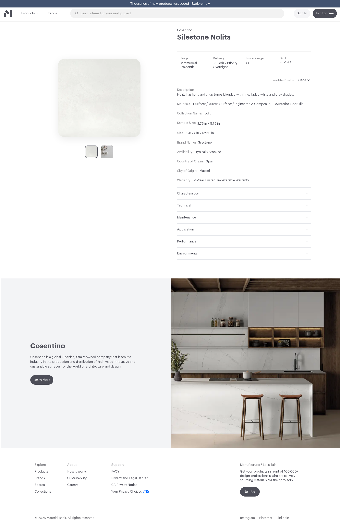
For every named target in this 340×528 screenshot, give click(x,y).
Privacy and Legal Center (129, 478)
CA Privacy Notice (124, 485)
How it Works (77, 471)
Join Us (250, 491)
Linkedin (283, 518)
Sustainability (77, 478)
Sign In (302, 13)
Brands (52, 13)
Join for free (325, 13)
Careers (73, 485)
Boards (40, 485)
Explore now (200, 3)
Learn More (41, 379)
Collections (43, 491)
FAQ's (115, 471)
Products (28, 13)
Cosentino (184, 30)
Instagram (247, 518)
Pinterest (265, 518)
